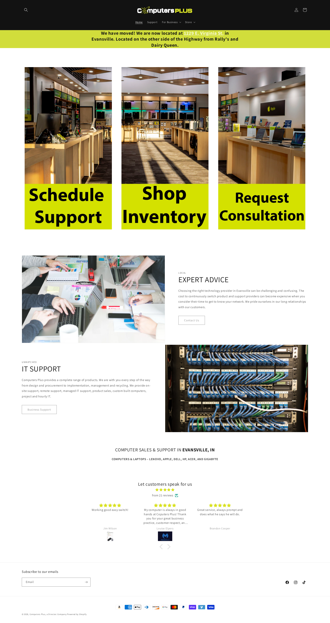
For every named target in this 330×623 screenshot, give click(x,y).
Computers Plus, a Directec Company (48, 614)
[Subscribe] (86, 582)
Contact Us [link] (191, 320)
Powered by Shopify (77, 614)
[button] (26, 10)
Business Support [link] (39, 409)
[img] (164, 490)
